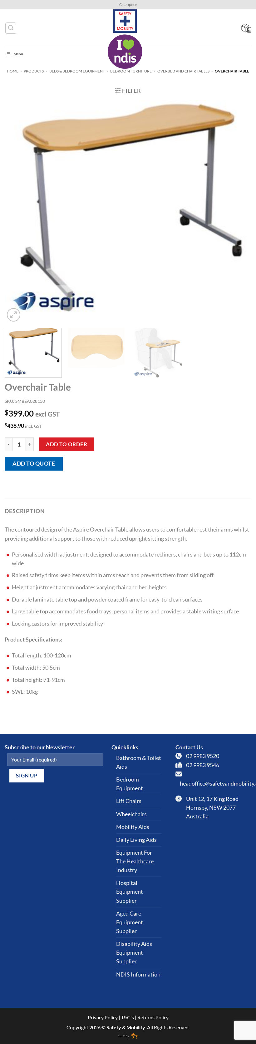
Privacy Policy (103, 1017)
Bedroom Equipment (129, 784)
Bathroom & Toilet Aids (138, 762)
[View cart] (246, 28)
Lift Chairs (128, 801)
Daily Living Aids (136, 840)
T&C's (127, 1017)
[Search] (10, 27)
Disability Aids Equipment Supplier (134, 953)
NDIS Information (138, 974)
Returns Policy (153, 1017)
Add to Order (66, 444)
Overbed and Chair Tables (183, 71)
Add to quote (33, 463)
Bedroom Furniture (131, 71)
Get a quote (128, 5)
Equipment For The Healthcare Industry (135, 861)
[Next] (238, 211)
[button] (128, 90)
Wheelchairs (131, 814)
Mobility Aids (132, 827)
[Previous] (17, 211)
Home (12, 71)
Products (34, 71)
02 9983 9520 (202, 756)
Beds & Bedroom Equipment (77, 71)
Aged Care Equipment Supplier (129, 922)
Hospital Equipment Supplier (129, 892)
